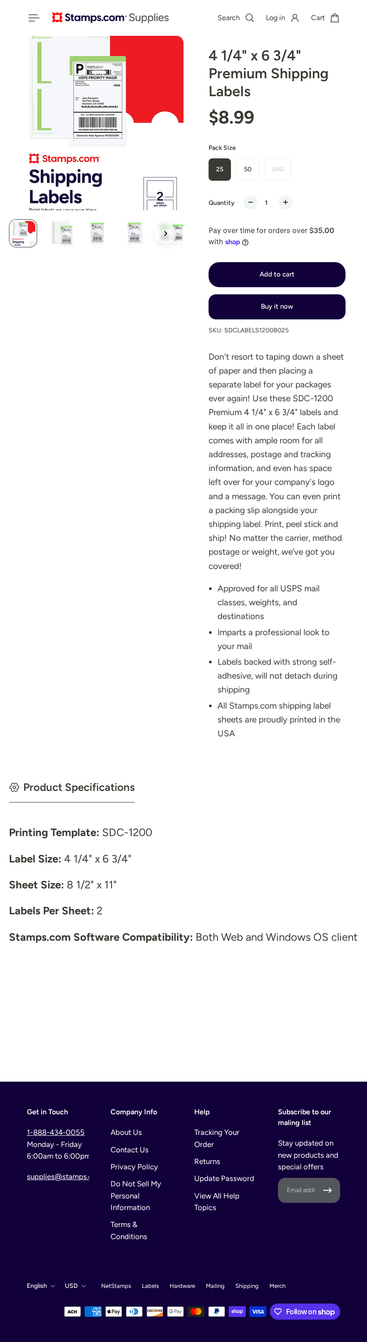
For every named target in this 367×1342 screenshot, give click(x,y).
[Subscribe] (327, 1190)
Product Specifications (79, 787)
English (37, 1286)
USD (71, 1286)
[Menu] (32, 18)
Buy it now (277, 306)
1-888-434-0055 (56, 1132)
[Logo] (110, 18)
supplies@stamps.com (65, 1176)
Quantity (222, 203)
